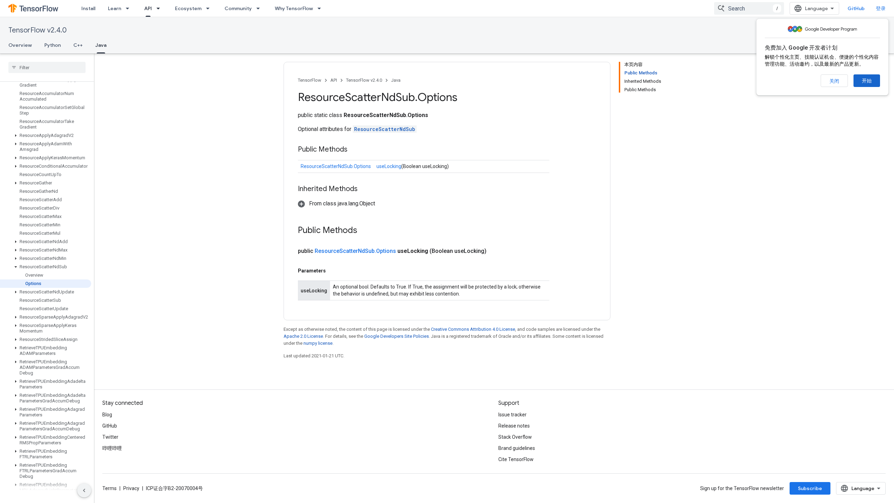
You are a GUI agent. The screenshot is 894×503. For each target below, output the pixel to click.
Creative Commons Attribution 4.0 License (473, 329)
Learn (114, 8)
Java (101, 45)
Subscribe (810, 488)
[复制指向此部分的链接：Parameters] (333, 271)
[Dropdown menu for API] (160, 8)
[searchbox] (47, 67)
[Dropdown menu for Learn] (129, 8)
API (148, 8)
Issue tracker (512, 414)
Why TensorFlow (294, 8)
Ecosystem (188, 8)
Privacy (131, 488)
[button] (45, 135)
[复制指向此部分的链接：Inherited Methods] (365, 189)
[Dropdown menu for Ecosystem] (209, 8)
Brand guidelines (516, 448)
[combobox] (749, 8)
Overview (20, 45)
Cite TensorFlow (516, 459)
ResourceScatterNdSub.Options (336, 166)
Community (238, 8)
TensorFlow (309, 80)
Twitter (110, 437)
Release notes (514, 426)
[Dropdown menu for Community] (260, 8)
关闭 (834, 81)
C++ (78, 45)
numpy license (317, 343)
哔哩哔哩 (112, 448)
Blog (107, 414)
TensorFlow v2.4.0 (37, 30)
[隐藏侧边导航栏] (84, 490)
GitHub (856, 8)
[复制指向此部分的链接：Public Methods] (354, 150)
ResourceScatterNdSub (384, 129)
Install (88, 8)
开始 (867, 81)
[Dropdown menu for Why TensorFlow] (321, 8)
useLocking (388, 166)
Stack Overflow (515, 437)
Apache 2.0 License (303, 336)
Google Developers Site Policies (396, 336)
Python (52, 45)
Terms (109, 488)
